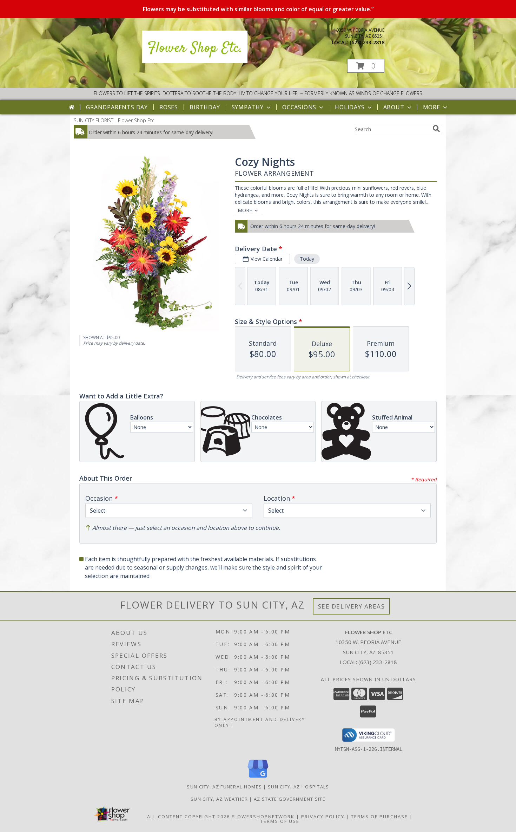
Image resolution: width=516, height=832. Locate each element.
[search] (436, 128)
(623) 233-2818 (367, 42)
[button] (365, 66)
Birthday (205, 107)
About (393, 107)
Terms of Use (279, 821)
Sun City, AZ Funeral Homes (224, 787)
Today (307, 258)
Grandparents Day (117, 107)
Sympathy (248, 107)
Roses (168, 107)
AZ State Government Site (289, 799)
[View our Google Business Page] (258, 778)
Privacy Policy (322, 816)
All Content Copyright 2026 (188, 816)
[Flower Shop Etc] (194, 61)
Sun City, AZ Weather (219, 799)
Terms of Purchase (379, 816)
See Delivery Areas (351, 606)
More (431, 107)
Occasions (299, 107)
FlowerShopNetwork (263, 816)
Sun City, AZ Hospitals (298, 787)
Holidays (349, 107)
